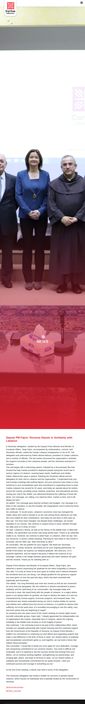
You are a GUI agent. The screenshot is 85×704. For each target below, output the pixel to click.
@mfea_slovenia (13, 691)
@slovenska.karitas (14, 687)
